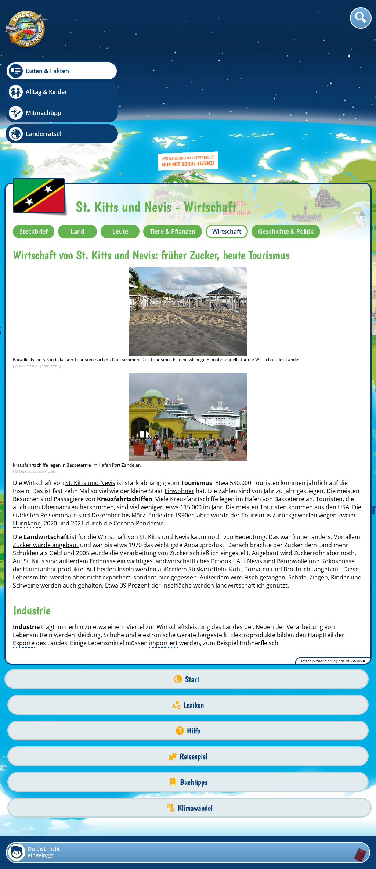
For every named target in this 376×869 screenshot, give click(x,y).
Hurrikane (27, 523)
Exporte (24, 643)
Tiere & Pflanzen (172, 231)
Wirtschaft (226, 231)
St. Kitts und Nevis (90, 483)
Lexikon (193, 705)
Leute (120, 231)
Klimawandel (195, 808)
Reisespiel (193, 756)
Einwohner (179, 491)
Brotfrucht (297, 569)
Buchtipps (193, 782)
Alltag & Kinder (46, 92)
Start (192, 679)
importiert (163, 643)
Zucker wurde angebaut (46, 545)
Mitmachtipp (43, 113)
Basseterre (289, 499)
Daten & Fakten (47, 71)
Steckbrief (33, 231)
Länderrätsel (43, 134)
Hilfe (193, 731)
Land (77, 231)
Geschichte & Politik (286, 231)
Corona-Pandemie (138, 523)
